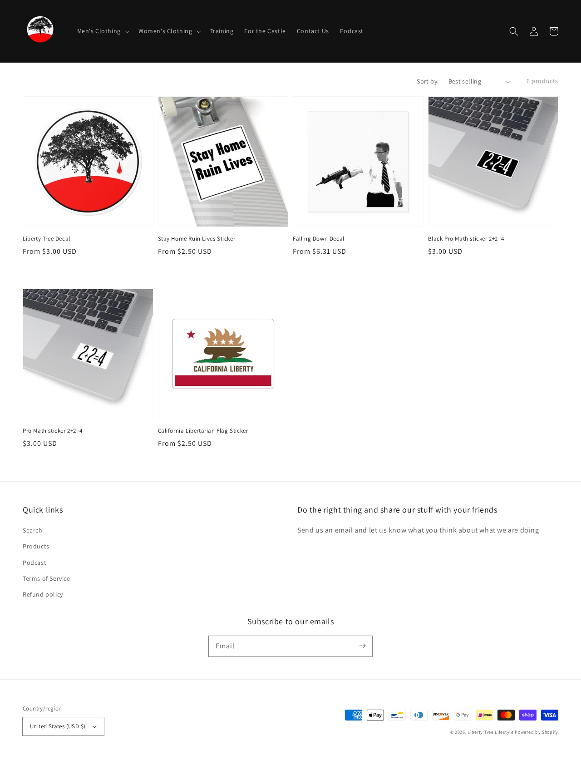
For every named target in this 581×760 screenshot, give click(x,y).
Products (36, 546)
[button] (514, 31)
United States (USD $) (57, 726)
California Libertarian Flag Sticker (203, 430)
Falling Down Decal (319, 238)
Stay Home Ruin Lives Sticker (197, 238)
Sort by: (427, 81)
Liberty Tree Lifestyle (490, 732)
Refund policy (43, 594)
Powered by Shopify (536, 732)
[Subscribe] (362, 646)
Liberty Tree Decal (46, 238)
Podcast (34, 562)
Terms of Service (46, 578)
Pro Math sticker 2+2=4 (52, 430)
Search (33, 530)
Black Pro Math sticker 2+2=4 (466, 238)
